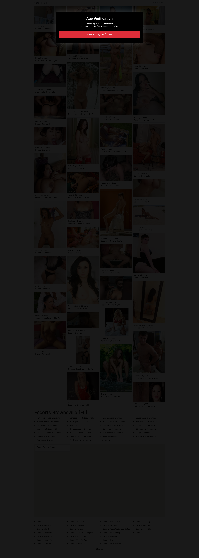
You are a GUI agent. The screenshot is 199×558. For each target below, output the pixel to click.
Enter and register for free (99, 34)
